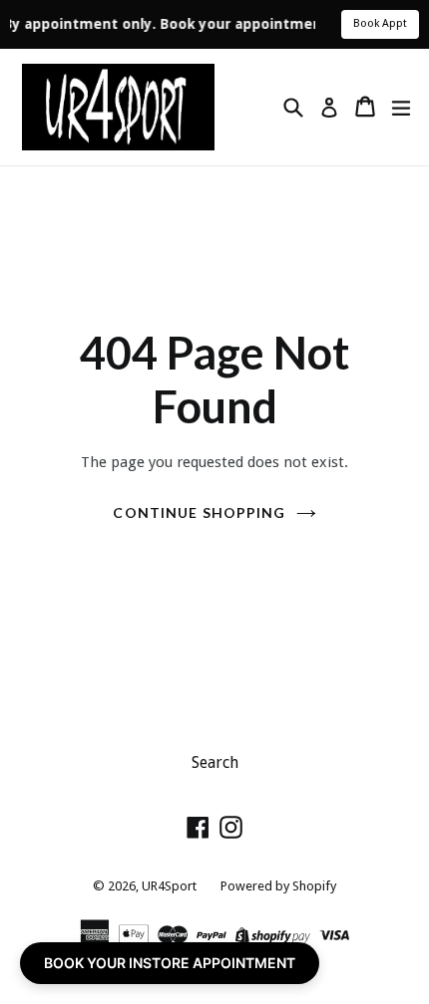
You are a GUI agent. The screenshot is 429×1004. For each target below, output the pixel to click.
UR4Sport (169, 885)
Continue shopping (199, 512)
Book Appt (380, 23)
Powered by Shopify (278, 885)
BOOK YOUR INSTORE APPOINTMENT (169, 962)
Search (215, 762)
